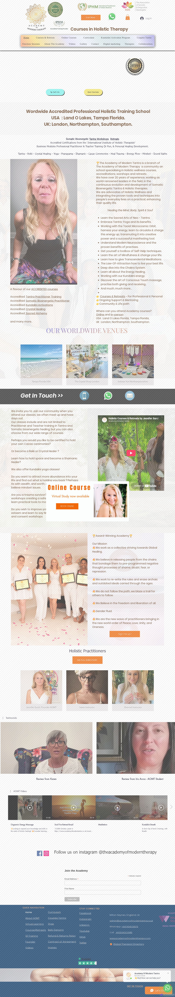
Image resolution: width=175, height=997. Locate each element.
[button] (126, 462)
